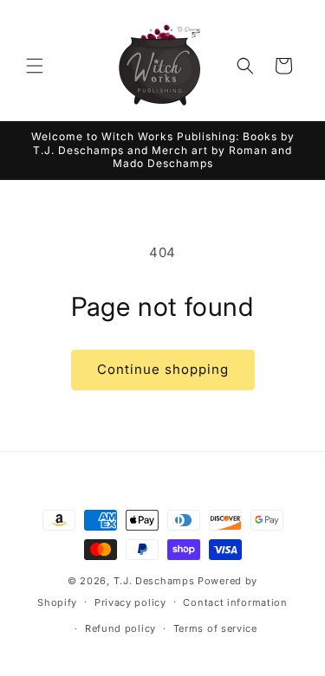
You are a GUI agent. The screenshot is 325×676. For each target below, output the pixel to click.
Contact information (235, 602)
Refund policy (120, 628)
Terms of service (215, 628)
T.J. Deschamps (154, 581)
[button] (35, 66)
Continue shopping (163, 369)
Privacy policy (130, 602)
